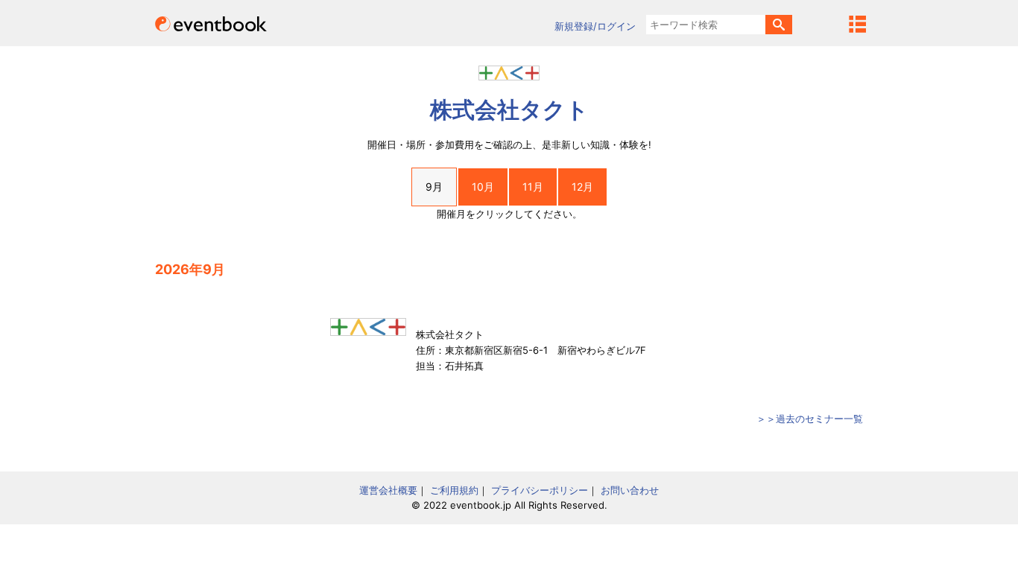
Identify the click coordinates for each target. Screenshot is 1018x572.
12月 (582, 186)
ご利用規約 (454, 490)
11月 (532, 186)
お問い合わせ (630, 490)
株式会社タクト (509, 109)
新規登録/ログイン (595, 26)
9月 (434, 186)
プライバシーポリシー (539, 490)
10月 (483, 186)
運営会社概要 (388, 490)
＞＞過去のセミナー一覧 (809, 419)
